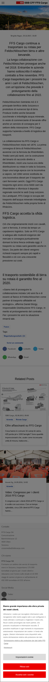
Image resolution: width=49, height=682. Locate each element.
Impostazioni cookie (24, 657)
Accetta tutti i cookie (25, 675)
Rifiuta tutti (24, 666)
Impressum (8, 647)
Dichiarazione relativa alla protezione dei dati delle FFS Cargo (24, 642)
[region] (24, 641)
